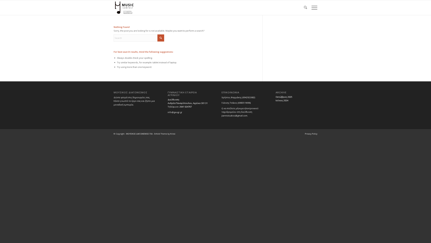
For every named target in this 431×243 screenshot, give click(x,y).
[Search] (305, 7)
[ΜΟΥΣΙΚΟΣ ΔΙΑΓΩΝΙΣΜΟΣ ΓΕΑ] (124, 7)
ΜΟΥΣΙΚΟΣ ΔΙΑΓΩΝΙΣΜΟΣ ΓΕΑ (139, 133)
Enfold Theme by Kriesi (164, 133)
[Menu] (313, 7)
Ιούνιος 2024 (282, 100)
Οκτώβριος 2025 (284, 96)
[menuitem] (305, 7)
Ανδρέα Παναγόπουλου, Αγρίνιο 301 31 (188, 103)
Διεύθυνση (173, 99)
